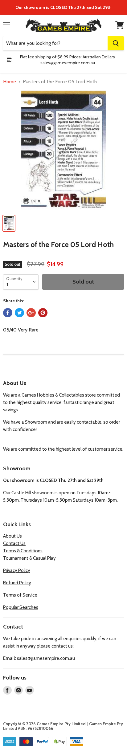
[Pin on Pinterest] (42, 312)
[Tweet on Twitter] (19, 312)
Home (9, 81)
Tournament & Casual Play (29, 558)
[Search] (116, 43)
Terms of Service (20, 595)
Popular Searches (20, 607)
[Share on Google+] (31, 312)
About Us (12, 536)
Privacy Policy (16, 570)
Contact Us (14, 543)
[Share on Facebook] (7, 312)
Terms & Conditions (23, 551)
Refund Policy (17, 583)
